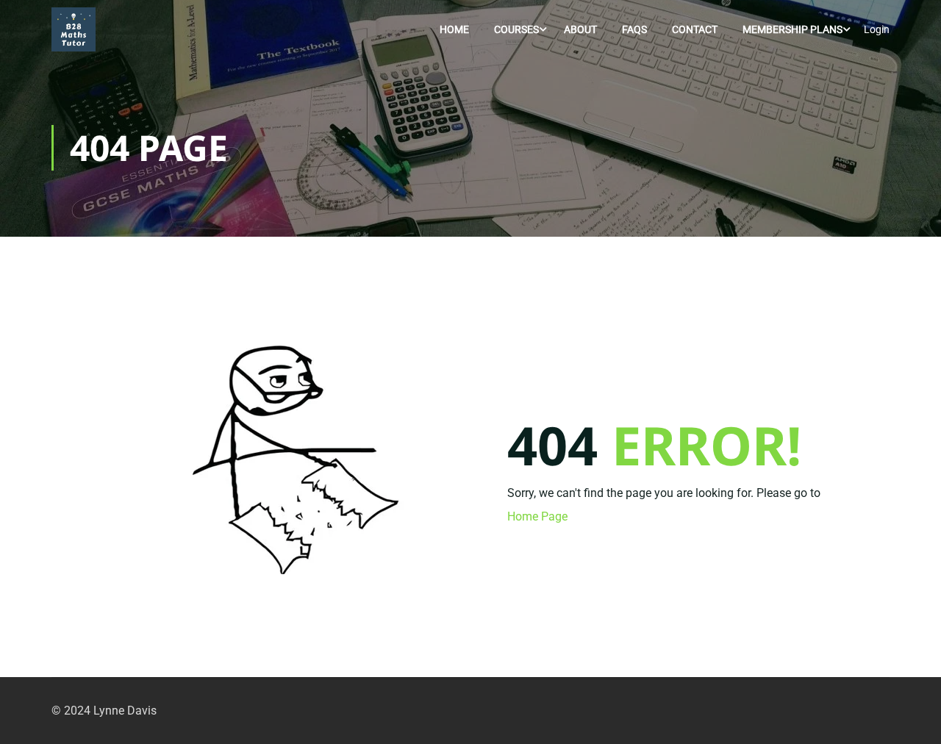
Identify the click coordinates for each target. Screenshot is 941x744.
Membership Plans (792, 29)
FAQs (634, 29)
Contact (695, 29)
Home (454, 29)
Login (877, 29)
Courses (516, 29)
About (580, 29)
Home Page (537, 516)
